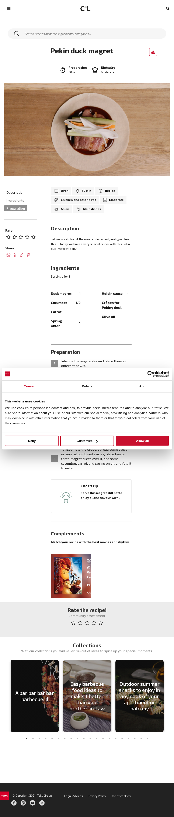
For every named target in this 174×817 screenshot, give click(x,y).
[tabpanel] (34, 696)
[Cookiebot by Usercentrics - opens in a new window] (150, 374)
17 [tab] (128, 738)
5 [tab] (52, 738)
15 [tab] (116, 738)
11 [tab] (90, 738)
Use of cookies (121, 796)
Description (15, 192)
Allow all (142, 441)
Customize (85, 441)
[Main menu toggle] (8, 8)
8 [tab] (71, 738)
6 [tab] (58, 738)
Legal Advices (73, 796)
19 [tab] (141, 738)
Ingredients (15, 200)
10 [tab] (84, 738)
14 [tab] (109, 738)
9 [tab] (77, 738)
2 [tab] (33, 738)
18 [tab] (135, 738)
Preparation (15, 208)
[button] (168, 8)
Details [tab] (87, 386)
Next (169, 696)
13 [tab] (103, 738)
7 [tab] (65, 738)
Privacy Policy (97, 796)
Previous (5, 696)
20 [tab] (147, 738)
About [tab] (144, 386)
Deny (32, 441)
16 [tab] (122, 738)
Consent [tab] (30, 386)
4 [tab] (46, 738)
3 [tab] (39, 738)
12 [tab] (96, 738)
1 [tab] (26, 738)
